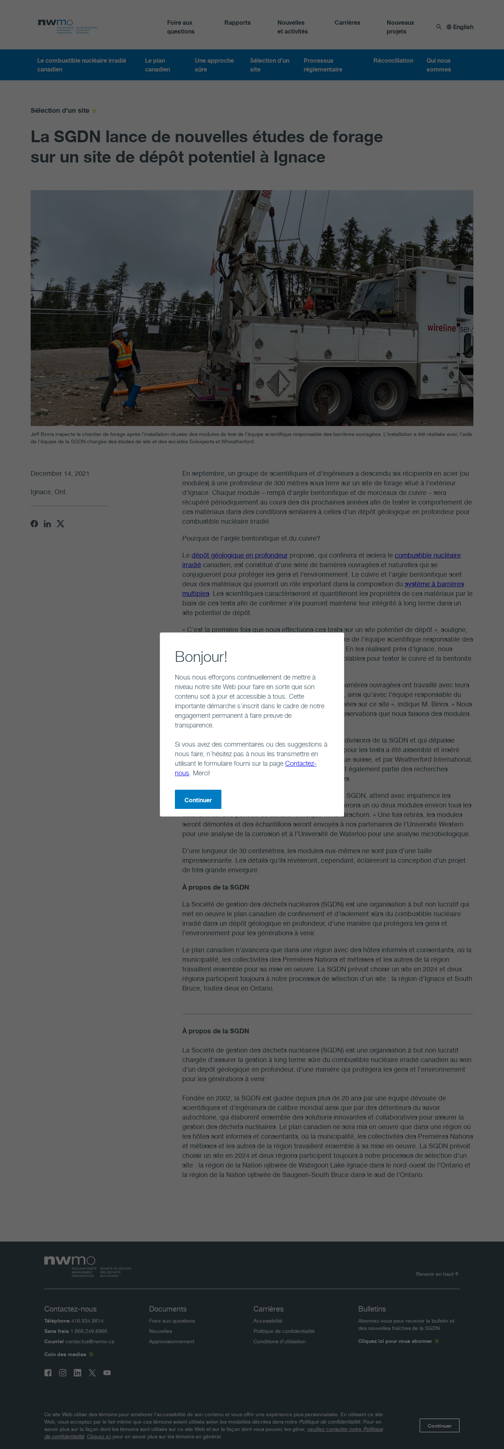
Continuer (198, 800)
